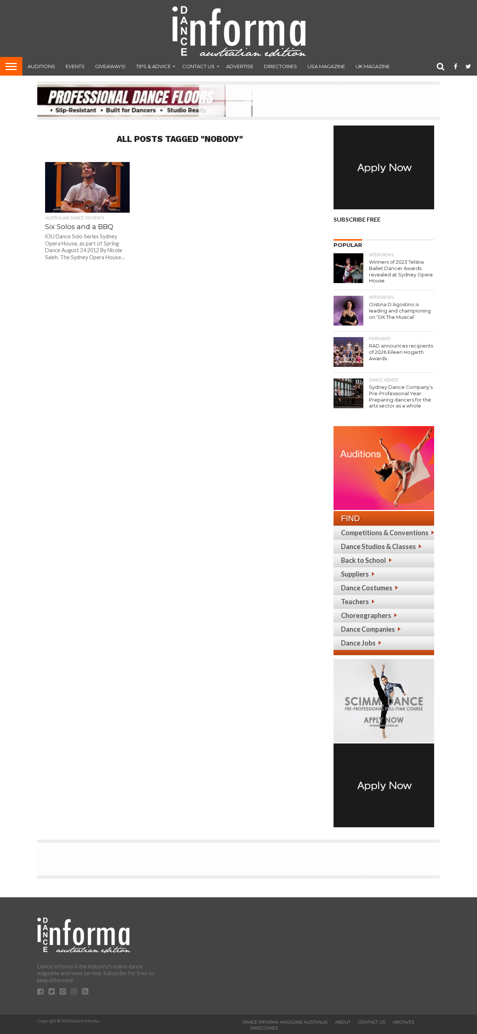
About (343, 1022)
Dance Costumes (366, 588)
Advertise (239, 66)
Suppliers (355, 574)
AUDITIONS (41, 66)
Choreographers (366, 615)
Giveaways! (110, 66)
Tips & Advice (153, 66)
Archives (403, 1022)
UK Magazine (373, 66)
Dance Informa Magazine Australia (285, 1022)
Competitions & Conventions (385, 533)
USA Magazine (326, 66)
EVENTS (75, 66)
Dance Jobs (358, 643)
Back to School (363, 560)
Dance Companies (368, 629)
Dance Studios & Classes (378, 546)
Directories (280, 66)
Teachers (355, 601)
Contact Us (198, 66)
